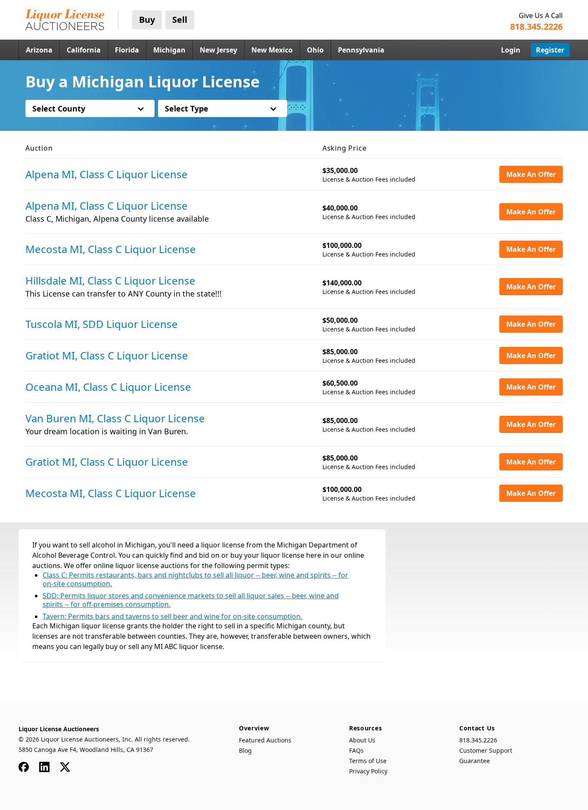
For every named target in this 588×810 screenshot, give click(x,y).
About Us (362, 740)
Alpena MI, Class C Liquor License (106, 174)
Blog (245, 750)
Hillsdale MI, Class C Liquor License (110, 281)
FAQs (356, 750)
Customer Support (485, 750)
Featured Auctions (265, 740)
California (84, 50)
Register (550, 50)
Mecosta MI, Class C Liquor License (110, 249)
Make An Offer (531, 174)
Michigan (169, 50)
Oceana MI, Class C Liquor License (108, 387)
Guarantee (474, 761)
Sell (179, 19)
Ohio (315, 50)
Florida (127, 50)
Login (510, 50)
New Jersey (218, 50)
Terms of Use (368, 761)
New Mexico (272, 50)
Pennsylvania (361, 50)
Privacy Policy (368, 771)
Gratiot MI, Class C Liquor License (106, 355)
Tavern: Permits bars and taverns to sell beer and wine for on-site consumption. (172, 616)
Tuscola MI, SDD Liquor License (101, 324)
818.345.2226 (478, 740)
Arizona (39, 50)
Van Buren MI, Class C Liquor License (115, 418)
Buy (147, 19)
